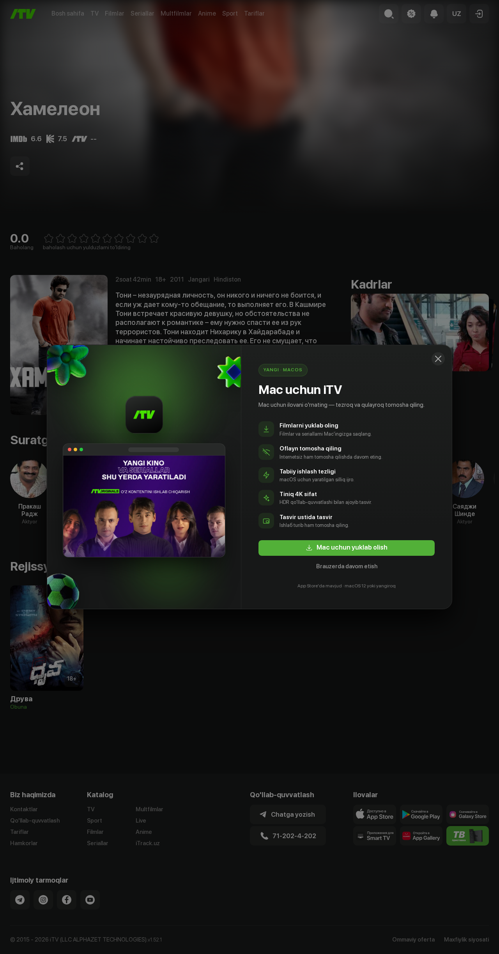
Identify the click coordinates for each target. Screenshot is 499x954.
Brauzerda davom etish (346, 566)
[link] (346, 548)
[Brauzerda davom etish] (438, 358)
